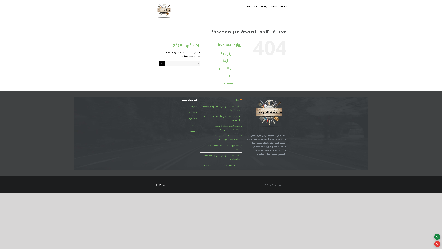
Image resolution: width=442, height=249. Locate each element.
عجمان (228, 82)
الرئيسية (227, 54)
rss (238, 100)
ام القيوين (225, 68)
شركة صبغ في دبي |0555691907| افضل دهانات (223, 147)
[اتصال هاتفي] (437, 244)
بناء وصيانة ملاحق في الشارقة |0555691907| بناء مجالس (221, 118)
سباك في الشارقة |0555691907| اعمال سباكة (221, 165)
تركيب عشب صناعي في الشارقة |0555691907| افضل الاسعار (221, 108)
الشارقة (227, 61)
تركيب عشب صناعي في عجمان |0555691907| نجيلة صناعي (221, 157)
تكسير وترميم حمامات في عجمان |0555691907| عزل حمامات (227, 128)
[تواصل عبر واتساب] (437, 237)
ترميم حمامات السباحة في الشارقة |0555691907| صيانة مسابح (226, 137)
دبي (230, 75)
